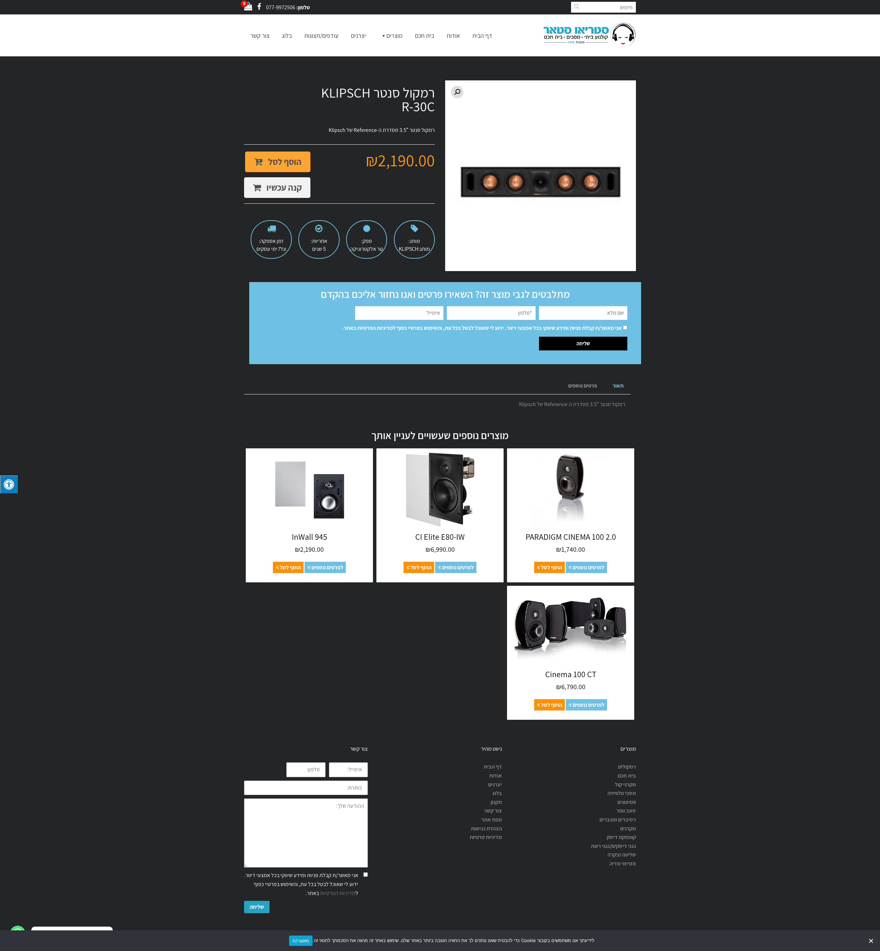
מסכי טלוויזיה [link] (621, 793)
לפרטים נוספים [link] (588, 567)
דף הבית (482, 36)
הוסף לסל (283, 161)
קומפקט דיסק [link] (621, 837)
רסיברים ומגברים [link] (618, 819)
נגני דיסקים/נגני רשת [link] (613, 846)
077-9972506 (280, 7)
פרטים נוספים (582, 385)
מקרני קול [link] (625, 784)
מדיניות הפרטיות (375, 328)
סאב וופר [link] (626, 810)
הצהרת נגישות (486, 828)
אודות (453, 36)
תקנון (496, 802)
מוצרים (394, 36)
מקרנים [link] (628, 828)
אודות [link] (495, 775)
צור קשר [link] (493, 810)
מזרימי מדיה (622, 863)
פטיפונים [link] (626, 802)
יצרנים (358, 36)
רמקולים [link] (627, 766)
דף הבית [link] (493, 766)
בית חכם (424, 36)
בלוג (287, 36)
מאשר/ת (301, 940)
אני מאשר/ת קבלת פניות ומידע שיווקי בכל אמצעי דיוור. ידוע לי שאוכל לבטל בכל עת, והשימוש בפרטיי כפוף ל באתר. (482, 328)
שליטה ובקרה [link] (621, 854)
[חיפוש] (576, 6)
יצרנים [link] (495, 784)
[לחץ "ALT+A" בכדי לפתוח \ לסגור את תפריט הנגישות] (9, 484)
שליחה (257, 906)
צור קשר (260, 36)
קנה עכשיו (283, 187)
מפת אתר (491, 819)
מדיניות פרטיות (486, 837)
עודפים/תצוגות (321, 36)
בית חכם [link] (627, 775)
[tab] (618, 386)
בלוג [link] (497, 793)
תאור (618, 385)
